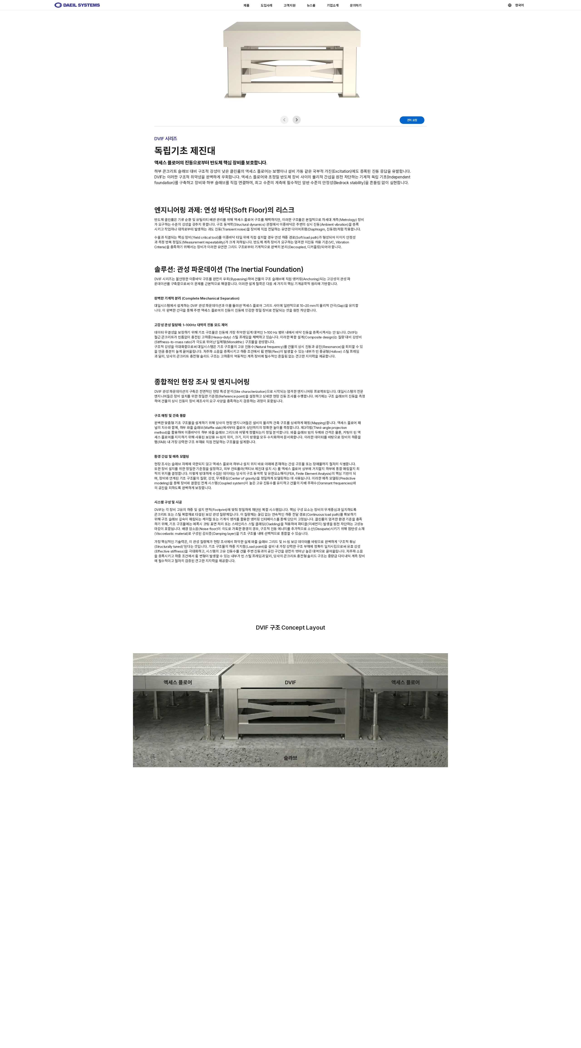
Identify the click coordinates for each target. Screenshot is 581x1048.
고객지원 (289, 5)
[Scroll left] (284, 120)
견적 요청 (412, 120)
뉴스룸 (311, 5)
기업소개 (332, 5)
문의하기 (356, 5)
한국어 (519, 5)
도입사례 (266, 5)
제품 (246, 5)
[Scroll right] (297, 120)
